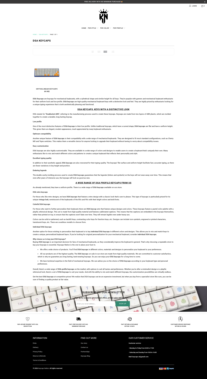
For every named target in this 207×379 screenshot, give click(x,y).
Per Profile (118, 28)
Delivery (35, 347)
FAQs (35, 343)
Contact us (84, 347)
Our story (84, 343)
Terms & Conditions (39, 360)
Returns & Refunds (39, 356)
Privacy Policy (37, 352)
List (113, 52)
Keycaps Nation (43, 368)
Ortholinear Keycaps (47, 73)
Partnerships (85, 352)
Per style (92, 28)
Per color (104, 28)
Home (84, 28)
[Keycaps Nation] (103, 16)
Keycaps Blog (85, 356)
